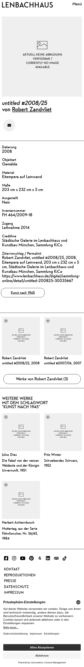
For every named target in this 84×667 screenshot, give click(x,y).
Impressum (14, 592)
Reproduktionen (20, 575)
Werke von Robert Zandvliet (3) (42, 378)
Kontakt (12, 569)
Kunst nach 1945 (23, 292)
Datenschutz (16, 587)
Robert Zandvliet (32, 109)
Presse (10, 581)
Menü (77, 4)
